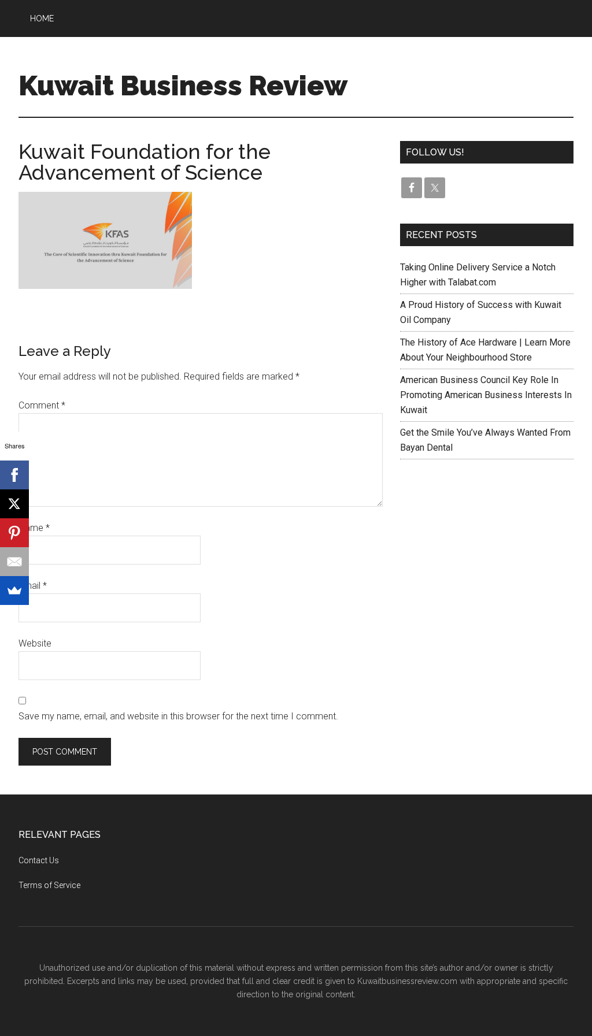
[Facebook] (14, 475)
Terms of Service (49, 885)
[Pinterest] (14, 532)
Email (32, 585)
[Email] (14, 561)
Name (34, 527)
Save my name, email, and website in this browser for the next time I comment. (178, 716)
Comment (41, 405)
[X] (14, 503)
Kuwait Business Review (182, 85)
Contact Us (38, 860)
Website (34, 643)
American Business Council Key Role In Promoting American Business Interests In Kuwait (486, 394)
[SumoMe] (14, 590)
